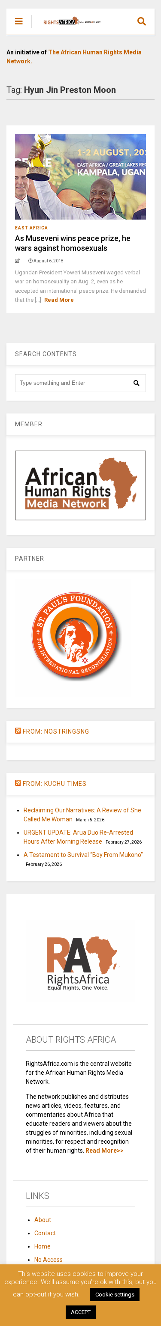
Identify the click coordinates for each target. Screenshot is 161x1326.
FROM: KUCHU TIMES (55, 783)
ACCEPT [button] (81, 1312)
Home (42, 1246)
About (42, 1219)
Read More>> (104, 1150)
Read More (59, 300)
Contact (45, 1233)
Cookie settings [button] (114, 1294)
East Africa (31, 228)
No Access (48, 1259)
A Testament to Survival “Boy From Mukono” (83, 854)
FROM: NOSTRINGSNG (56, 731)
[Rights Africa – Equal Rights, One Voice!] (68, 28)
